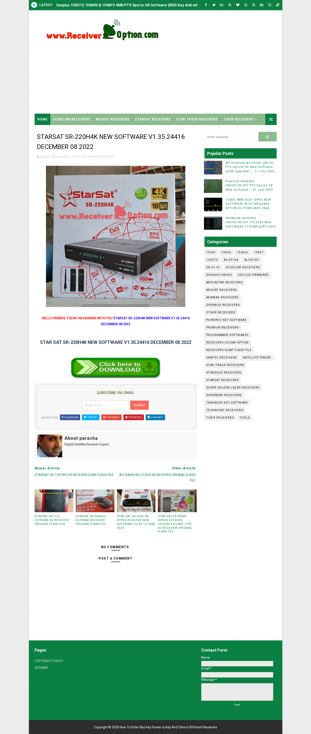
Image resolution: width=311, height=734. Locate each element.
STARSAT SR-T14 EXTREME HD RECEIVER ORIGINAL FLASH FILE (52, 520)
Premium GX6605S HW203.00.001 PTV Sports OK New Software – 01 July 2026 (249, 185)
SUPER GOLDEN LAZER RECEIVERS (233, 387)
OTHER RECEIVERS (220, 312)
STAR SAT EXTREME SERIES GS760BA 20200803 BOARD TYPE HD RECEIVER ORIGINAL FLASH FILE (175, 524)
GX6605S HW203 (219, 274)
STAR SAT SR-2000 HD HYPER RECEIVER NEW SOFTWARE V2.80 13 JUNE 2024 (136, 522)
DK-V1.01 (213, 267)
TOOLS (245, 417)
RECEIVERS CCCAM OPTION (227, 342)
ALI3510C (251, 259)
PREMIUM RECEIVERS (222, 327)
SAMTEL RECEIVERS (221, 357)
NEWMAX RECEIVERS (222, 297)
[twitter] (214, 5)
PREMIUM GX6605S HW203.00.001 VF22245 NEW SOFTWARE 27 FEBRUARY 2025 (250, 222)
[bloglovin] (238, 5)
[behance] (261, 5)
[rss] (230, 5)
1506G (226, 252)
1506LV (242, 252)
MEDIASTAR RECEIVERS (224, 282)
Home (42, 119)
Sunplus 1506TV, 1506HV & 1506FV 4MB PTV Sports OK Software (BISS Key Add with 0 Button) (136, 5)
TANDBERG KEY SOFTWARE (227, 402)
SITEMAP (41, 668)
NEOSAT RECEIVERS (113, 119)
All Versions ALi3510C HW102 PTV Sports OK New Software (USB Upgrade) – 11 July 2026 (250, 167)
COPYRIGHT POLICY (49, 661)
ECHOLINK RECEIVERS (71, 119)
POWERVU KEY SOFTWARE (226, 320)
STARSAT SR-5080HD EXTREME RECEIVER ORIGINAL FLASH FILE (91, 520)
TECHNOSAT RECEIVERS (224, 410)
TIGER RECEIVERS (238, 119)
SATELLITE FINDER (257, 357)
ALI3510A (231, 259)
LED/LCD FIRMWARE (253, 274)
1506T (259, 252)
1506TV (212, 259)
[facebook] (206, 5)
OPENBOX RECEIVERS (223, 305)
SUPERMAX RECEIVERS (224, 395)
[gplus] (222, 5)
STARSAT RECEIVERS (153, 119)
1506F (211, 252)
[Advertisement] (193, 75)
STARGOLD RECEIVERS (223, 372)
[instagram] (269, 5)
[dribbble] (245, 5)
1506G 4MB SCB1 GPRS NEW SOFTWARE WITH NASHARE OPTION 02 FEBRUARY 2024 (248, 204)
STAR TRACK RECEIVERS (197, 119)
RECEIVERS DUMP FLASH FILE (229, 350)
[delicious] (277, 5)
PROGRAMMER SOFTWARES (227, 335)
